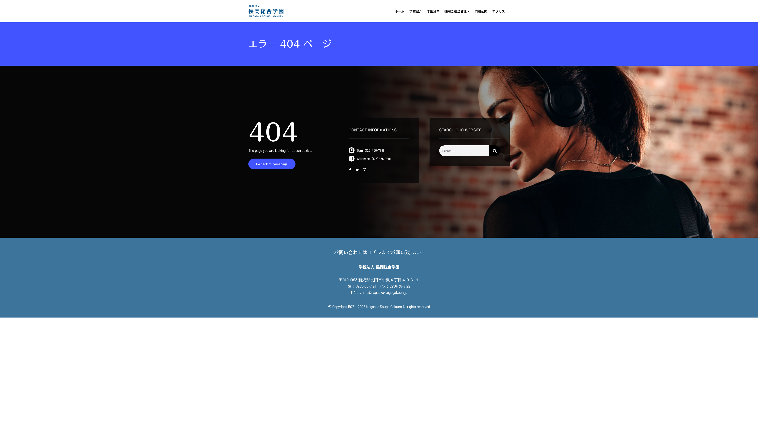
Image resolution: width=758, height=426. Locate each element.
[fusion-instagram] (364, 169)
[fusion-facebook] (350, 169)
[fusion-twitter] (357, 169)
